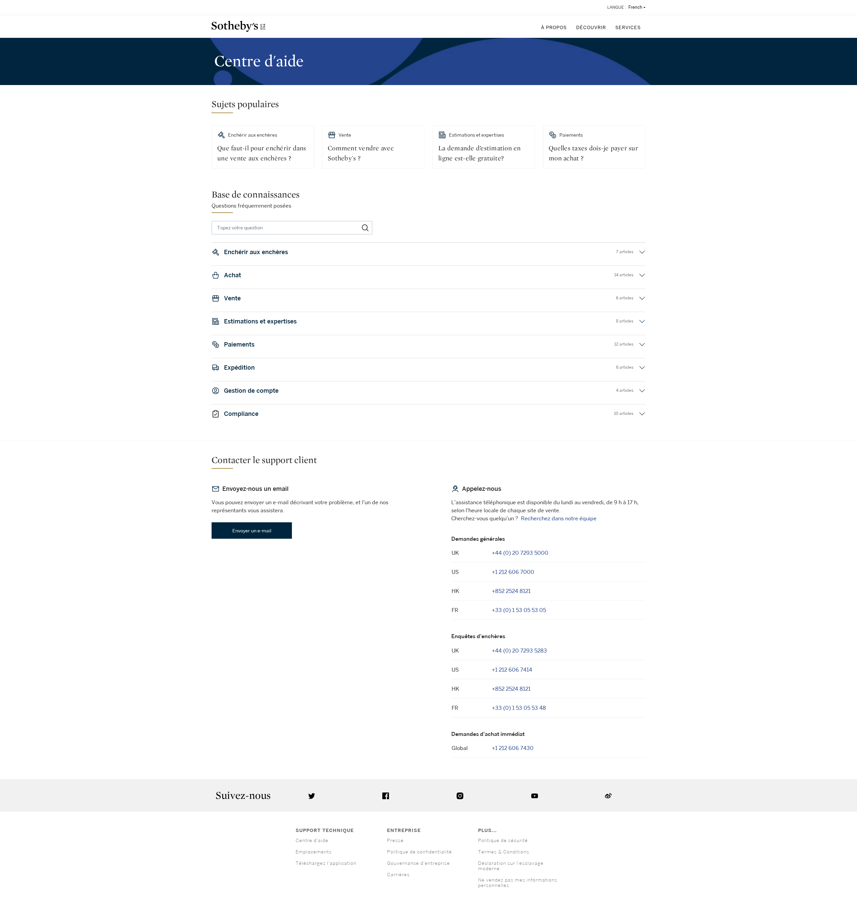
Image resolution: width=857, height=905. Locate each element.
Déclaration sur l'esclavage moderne (511, 865)
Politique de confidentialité (419, 851)
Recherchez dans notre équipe (559, 518)
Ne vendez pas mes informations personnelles (517, 882)
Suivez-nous (243, 795)
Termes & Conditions (503, 851)
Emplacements (314, 851)
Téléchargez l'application (326, 863)
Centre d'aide (312, 840)
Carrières (398, 874)
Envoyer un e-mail (251, 530)
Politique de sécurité (503, 840)
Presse (395, 840)
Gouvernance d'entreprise (418, 863)
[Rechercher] (365, 227)
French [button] (635, 7)
